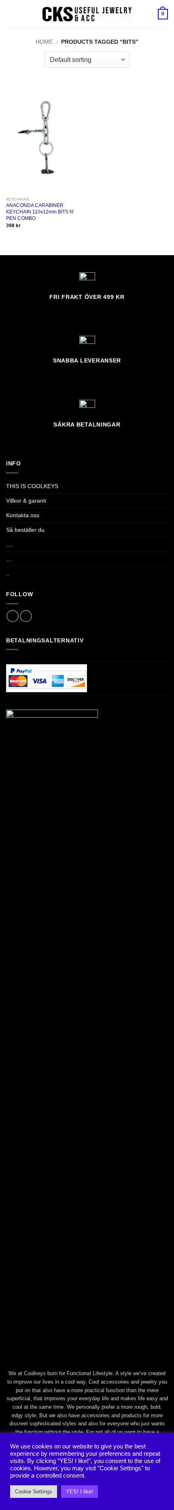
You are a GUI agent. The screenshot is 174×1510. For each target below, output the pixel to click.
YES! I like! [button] (79, 1492)
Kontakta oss (22, 515)
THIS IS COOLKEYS (32, 486)
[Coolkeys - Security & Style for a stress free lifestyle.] (87, 14)
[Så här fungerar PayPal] (46, 678)
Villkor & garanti (26, 500)
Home (44, 41)
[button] (10, 14)
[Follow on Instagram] (26, 616)
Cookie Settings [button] (33, 1492)
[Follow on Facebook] (12, 616)
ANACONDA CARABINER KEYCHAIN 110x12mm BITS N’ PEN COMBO (40, 212)
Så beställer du (25, 530)
